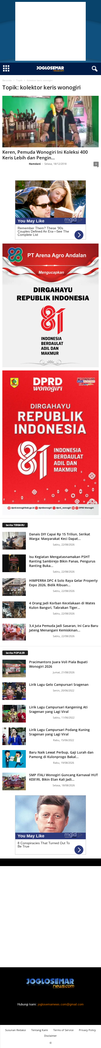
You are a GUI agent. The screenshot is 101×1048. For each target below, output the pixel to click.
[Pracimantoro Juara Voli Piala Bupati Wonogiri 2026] (14, 668)
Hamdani (35, 163)
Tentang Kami (39, 1030)
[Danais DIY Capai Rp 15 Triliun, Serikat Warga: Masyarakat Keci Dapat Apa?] (14, 541)
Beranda (7, 80)
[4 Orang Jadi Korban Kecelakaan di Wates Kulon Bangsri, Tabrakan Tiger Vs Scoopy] (14, 609)
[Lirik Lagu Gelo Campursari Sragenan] (14, 691)
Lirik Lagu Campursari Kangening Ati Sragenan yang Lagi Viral (58, 709)
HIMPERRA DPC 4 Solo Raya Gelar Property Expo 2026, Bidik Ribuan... (63, 582)
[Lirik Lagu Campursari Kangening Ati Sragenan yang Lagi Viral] (14, 714)
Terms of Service (63, 1030)
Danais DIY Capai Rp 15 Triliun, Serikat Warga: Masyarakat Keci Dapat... (59, 536)
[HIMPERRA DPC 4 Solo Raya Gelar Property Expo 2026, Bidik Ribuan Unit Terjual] (14, 587)
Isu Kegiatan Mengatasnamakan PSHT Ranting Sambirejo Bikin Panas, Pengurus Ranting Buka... (62, 561)
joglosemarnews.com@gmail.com (61, 1004)
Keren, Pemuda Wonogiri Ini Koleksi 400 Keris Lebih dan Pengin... (45, 155)
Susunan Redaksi (15, 1030)
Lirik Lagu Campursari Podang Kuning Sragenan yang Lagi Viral (59, 731)
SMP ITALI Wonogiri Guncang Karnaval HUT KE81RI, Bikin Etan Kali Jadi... (63, 777)
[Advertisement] (50, 31)
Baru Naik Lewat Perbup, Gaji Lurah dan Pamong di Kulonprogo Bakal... (61, 754)
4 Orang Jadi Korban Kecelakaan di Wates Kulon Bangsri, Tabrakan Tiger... (62, 605)
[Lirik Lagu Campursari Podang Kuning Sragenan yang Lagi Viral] (14, 736)
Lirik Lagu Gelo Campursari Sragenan (59, 684)
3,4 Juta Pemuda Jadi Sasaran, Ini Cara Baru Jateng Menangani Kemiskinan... (63, 627)
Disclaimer (50, 1035)
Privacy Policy (87, 1030)
